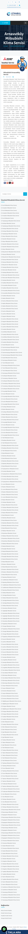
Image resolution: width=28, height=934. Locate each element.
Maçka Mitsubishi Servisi (8, 499)
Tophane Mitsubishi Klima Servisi (10, 778)
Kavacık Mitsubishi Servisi (8, 639)
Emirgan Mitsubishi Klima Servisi (10, 711)
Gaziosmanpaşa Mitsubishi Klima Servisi (12, 352)
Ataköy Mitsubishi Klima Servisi (9, 303)
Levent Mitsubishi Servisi (8, 484)
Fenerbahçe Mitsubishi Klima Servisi (11, 383)
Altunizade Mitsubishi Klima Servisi (10, 275)
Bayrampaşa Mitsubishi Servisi (9, 812)
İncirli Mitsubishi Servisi (8, 218)
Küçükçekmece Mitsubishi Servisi (10, 468)
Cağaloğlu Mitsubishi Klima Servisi (10, 616)
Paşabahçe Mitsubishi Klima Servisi (11, 628)
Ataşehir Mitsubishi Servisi (8, 316)
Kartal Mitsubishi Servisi (8, 344)
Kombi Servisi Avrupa (6, 913)
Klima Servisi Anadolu (6, 910)
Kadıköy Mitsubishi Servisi (8, 295)
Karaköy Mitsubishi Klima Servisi (10, 334)
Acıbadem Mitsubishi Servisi (9, 207)
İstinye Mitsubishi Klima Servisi (9, 236)
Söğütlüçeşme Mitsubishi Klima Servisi (11, 701)
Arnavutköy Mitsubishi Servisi (9, 285)
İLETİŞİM (6, 22)
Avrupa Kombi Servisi (6, 918)
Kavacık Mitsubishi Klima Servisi (10, 644)
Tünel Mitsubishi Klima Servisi (9, 368)
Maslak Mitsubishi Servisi (8, 546)
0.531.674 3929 (12, 5)
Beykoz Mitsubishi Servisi (8, 486)
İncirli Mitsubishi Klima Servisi (9, 205)
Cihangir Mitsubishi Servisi (8, 626)
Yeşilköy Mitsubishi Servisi (8, 874)
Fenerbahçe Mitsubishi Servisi (9, 378)
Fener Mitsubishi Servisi (8, 768)
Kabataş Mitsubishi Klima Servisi (10, 267)
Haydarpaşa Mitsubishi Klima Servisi (11, 220)
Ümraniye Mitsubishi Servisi (9, 843)
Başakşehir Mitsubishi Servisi (9, 814)
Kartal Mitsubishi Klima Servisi (9, 350)
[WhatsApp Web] (9, 2)
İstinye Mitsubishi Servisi (8, 249)
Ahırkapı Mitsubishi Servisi (8, 223)
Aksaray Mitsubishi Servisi (8, 254)
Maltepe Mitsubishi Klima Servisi (10, 535)
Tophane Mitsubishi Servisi (8, 781)
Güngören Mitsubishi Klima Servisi (10, 866)
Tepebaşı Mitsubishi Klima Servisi (10, 763)
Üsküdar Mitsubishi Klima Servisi (10, 856)
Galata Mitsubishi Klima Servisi (9, 851)
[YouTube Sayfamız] (15, 2)
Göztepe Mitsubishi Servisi (8, 502)
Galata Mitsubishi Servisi (8, 845)
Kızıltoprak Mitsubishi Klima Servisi (10, 381)
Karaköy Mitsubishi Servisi (8, 329)
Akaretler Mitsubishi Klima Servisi (10, 244)
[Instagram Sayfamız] (19, 2)
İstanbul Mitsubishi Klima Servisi (17, 46)
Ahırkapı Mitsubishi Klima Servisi (10, 228)
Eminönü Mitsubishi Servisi (8, 690)
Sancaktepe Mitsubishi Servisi (9, 672)
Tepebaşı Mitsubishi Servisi (8, 765)
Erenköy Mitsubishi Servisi (8, 471)
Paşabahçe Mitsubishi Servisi (9, 623)
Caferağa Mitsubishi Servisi (9, 595)
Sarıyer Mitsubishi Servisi (8, 688)
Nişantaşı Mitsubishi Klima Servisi (10, 582)
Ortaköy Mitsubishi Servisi (8, 592)
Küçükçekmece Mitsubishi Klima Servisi (12, 473)
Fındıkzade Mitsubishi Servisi (9, 783)
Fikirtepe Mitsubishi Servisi (8, 799)
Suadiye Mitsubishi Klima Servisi (10, 716)
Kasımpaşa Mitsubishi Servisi (9, 360)
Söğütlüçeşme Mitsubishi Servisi (10, 703)
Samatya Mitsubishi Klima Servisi (10, 654)
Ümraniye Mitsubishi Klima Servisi (10, 840)
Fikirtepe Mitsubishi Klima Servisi (10, 804)
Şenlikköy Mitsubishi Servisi (9, 331)
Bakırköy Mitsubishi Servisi (8, 455)
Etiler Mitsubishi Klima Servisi (9, 727)
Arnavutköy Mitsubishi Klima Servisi (11, 290)
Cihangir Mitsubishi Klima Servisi (10, 631)
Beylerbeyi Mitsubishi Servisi (9, 533)
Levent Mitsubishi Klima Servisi (9, 489)
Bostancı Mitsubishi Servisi (8, 564)
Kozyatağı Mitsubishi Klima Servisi (10, 396)
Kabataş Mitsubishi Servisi (8, 280)
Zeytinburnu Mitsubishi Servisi (9, 889)
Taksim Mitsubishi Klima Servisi (10, 752)
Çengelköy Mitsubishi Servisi (9, 659)
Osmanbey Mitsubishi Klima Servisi (10, 613)
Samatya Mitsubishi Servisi (8, 657)
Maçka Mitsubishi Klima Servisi (9, 504)
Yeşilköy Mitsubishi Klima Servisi (10, 871)
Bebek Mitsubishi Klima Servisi (9, 414)
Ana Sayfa (5, 46)
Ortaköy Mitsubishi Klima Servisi (10, 597)
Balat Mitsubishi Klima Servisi (9, 458)
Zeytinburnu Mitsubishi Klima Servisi (11, 887)
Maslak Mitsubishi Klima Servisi (10, 551)
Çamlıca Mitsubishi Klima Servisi (10, 319)
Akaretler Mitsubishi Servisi (8, 238)
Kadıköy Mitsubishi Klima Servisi (10, 282)
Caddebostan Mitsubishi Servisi (10, 579)
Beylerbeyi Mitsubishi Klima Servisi (10, 538)
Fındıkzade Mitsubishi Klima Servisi (11, 789)
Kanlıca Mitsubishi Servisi (8, 311)
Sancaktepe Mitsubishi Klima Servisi (11, 670)
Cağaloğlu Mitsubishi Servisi (9, 610)
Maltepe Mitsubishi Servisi (8, 530)
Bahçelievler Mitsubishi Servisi (9, 264)
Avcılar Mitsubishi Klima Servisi (9, 399)
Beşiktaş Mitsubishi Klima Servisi (10, 445)
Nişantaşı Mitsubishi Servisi (9, 577)
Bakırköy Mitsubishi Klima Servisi (10, 461)
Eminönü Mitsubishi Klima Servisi (10, 696)
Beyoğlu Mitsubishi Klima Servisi (10, 554)
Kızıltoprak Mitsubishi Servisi (9, 375)
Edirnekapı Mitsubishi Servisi (9, 675)
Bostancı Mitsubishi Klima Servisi (10, 569)
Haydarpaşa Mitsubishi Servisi (9, 233)
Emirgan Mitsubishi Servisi (8, 706)
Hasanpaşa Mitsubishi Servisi (9, 892)
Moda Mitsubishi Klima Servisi (9, 566)
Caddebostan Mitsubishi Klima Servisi (11, 585)
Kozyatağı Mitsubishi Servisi (9, 391)
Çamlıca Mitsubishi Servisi (8, 313)
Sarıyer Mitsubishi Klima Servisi (10, 685)
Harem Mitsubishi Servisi (8, 876)
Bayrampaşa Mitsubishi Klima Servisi (11, 809)
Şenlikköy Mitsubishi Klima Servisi (10, 337)
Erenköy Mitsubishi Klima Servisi (10, 476)
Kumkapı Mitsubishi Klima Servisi (10, 411)
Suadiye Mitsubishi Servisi (8, 719)
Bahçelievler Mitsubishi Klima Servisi (11, 251)
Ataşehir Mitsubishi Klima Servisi (10, 321)
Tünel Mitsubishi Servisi (8, 362)
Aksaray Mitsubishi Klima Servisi (10, 259)
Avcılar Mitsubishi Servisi (8, 393)
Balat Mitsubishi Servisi (8, 453)
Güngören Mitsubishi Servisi (9, 861)
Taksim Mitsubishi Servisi (8, 742)
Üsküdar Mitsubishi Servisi (8, 858)
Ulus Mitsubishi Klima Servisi (9, 794)
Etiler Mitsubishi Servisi (8, 721)
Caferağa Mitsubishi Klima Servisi (10, 600)
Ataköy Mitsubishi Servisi (8, 298)
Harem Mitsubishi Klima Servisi (9, 881)
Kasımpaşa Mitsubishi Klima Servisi (11, 365)
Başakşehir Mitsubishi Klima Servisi (11, 820)
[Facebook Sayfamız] (12, 2)
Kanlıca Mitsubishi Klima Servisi (10, 300)
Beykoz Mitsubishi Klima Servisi (10, 492)
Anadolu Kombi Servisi (6, 915)
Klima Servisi (8, 76)
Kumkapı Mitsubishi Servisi (8, 406)
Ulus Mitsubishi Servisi (7, 796)
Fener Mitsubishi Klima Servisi (9, 773)
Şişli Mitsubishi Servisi (7, 737)
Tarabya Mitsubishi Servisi (8, 739)
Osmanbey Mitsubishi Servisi (9, 608)
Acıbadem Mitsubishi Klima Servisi (10, 213)
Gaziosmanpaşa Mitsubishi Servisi (10, 347)
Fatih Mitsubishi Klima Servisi (9, 442)
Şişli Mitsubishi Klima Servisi (9, 732)
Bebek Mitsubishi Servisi (8, 409)
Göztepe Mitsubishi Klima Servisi (10, 507)
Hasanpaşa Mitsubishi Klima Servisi (11, 897)
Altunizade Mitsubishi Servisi (9, 269)
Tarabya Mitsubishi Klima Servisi (10, 734)
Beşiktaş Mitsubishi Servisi (8, 440)
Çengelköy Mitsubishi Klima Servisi (10, 665)
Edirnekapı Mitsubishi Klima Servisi (10, 680)
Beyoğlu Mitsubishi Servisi (8, 548)
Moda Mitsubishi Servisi (8, 561)
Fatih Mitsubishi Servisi (8, 437)
